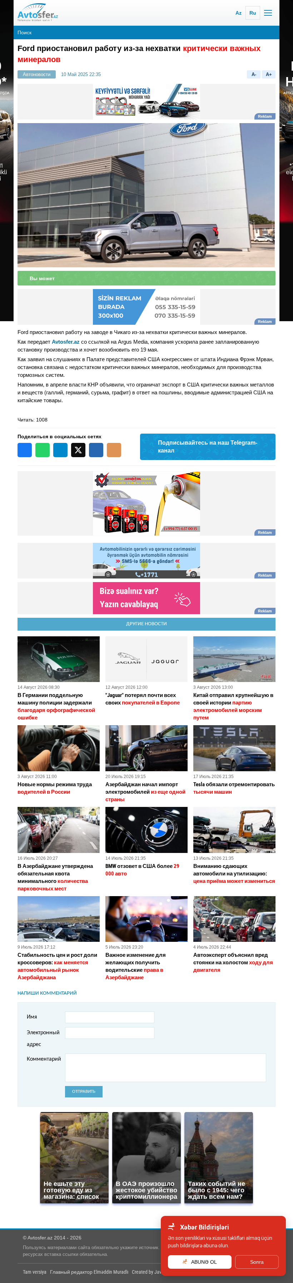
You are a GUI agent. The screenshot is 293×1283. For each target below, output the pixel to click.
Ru (252, 13)
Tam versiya (34, 1272)
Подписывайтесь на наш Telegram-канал (207, 447)
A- (254, 74)
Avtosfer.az (66, 342)
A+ (269, 74)
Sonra (257, 1262)
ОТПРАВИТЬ (83, 1091)
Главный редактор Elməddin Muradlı (89, 1272)
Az (238, 13)
